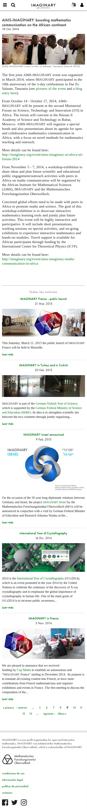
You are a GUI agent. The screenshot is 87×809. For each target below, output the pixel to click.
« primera (8, 707)
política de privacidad (15, 786)
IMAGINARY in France (44, 618)
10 (74, 707)
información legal (12, 780)
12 (23, 713)
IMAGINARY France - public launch (43, 299)
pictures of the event (51, 89)
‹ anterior (22, 707)
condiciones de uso (13, 773)
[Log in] (82, 5)
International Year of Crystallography (43, 533)
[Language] (74, 5)
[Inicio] (43, 4)
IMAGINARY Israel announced (43, 434)
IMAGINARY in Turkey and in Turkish (43, 365)
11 (81, 707)
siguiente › (49, 713)
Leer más (7, 354)
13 (30, 713)
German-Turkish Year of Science (56, 403)
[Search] (13, 5)
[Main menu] (5, 5)
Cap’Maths (24, 670)
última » (62, 713)
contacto (7, 792)
